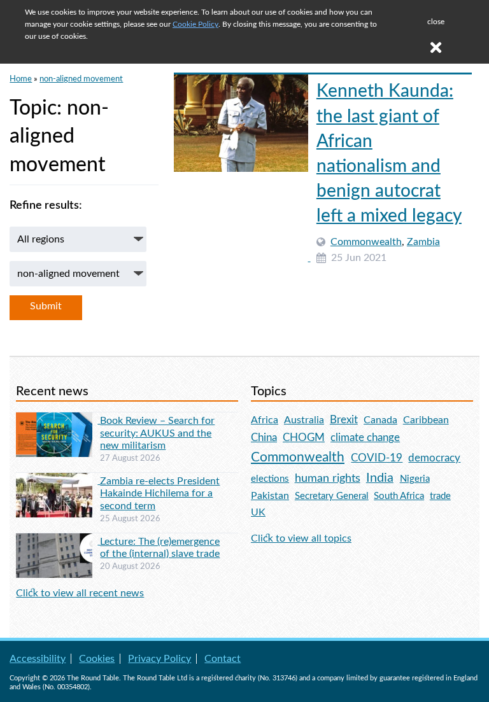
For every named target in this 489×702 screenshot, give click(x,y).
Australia (304, 420)
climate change (365, 438)
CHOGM (304, 437)
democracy (434, 458)
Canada (380, 420)
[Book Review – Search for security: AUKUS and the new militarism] (58, 420)
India (379, 478)
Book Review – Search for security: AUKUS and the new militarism (157, 433)
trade (440, 496)
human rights (327, 478)
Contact (222, 659)
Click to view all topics (301, 538)
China (264, 437)
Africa (264, 420)
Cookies (97, 659)
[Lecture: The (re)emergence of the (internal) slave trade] (58, 541)
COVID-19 (376, 458)
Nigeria (415, 479)
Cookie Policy (195, 24)
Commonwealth (366, 242)
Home (21, 79)
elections (270, 479)
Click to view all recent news (80, 593)
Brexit (344, 419)
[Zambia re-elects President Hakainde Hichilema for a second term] (58, 480)
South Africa (399, 496)
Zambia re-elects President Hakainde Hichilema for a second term (160, 493)
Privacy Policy (159, 659)
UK (258, 512)
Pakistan (270, 496)
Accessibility (38, 659)
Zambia (423, 242)
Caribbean (426, 420)
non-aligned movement (81, 79)
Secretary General (332, 496)
